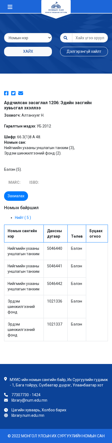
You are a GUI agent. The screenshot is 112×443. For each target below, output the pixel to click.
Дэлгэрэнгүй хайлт (84, 51)
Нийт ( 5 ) (23, 217)
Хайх (28, 51)
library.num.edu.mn (27, 415)
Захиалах (16, 196)
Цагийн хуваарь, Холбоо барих (38, 410)
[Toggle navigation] (10, 7)
